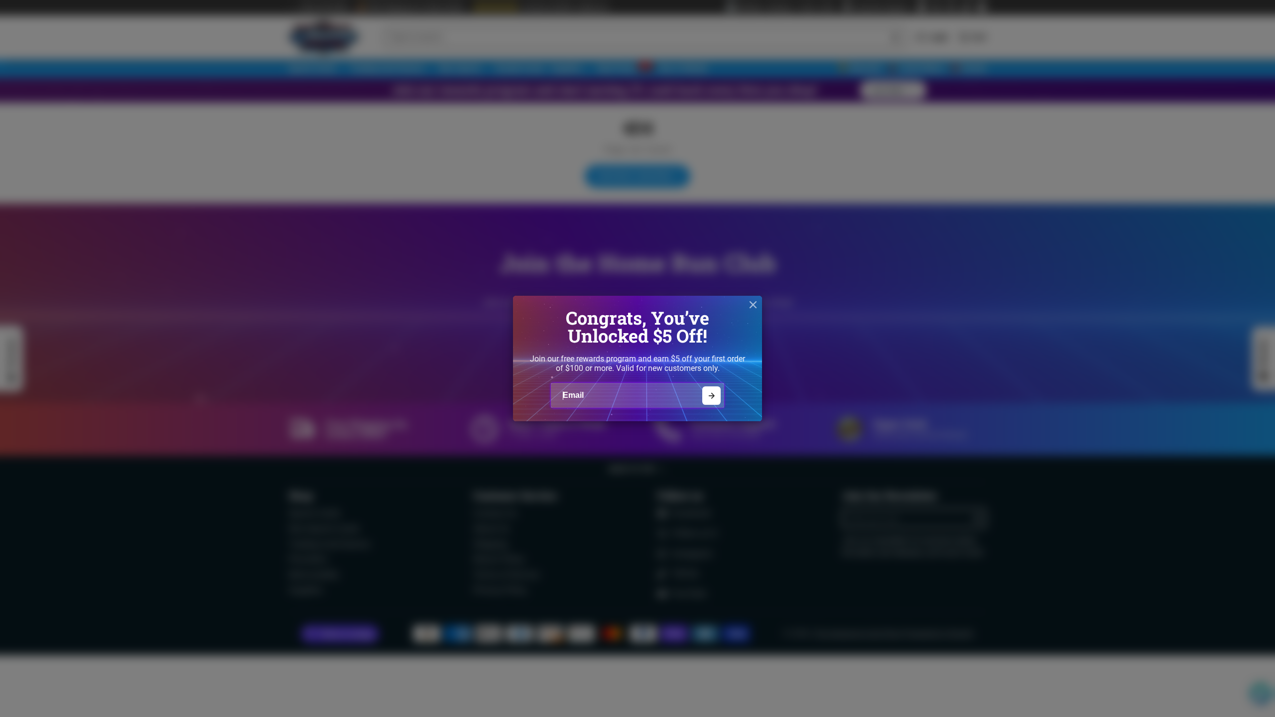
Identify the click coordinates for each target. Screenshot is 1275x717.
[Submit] (711, 395)
